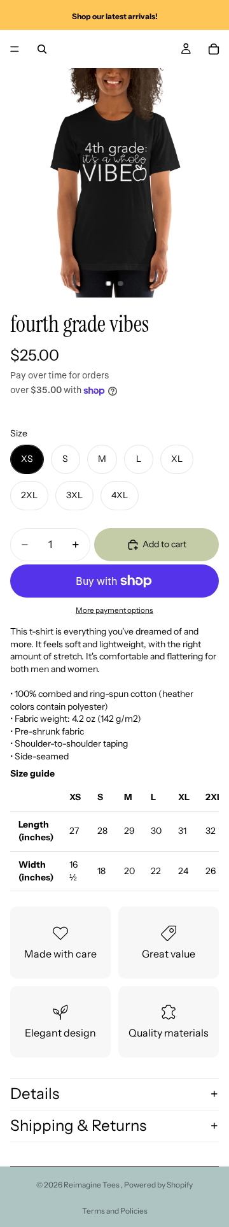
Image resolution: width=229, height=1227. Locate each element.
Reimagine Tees (92, 1184)
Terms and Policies (115, 1211)
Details (34, 1093)
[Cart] (214, 49)
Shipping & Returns (78, 1125)
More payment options (114, 610)
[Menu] (14, 49)
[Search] (42, 49)
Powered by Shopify (158, 1184)
